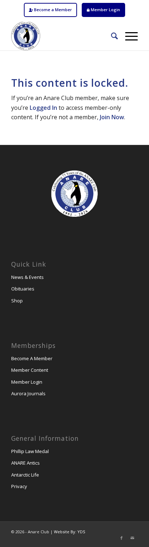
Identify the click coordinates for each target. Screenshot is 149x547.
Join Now (112, 117)
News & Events (27, 277)
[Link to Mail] (132, 538)
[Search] (111, 35)
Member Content (29, 370)
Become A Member (31, 358)
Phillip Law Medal (30, 451)
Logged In (43, 108)
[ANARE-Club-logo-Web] (61, 35)
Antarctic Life (25, 474)
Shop (17, 300)
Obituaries (22, 288)
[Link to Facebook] (121, 538)
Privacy (19, 486)
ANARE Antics (25, 463)
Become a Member (52, 9)
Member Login (105, 9)
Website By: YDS (69, 531)
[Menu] (128, 35)
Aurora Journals (28, 393)
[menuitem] (50, 10)
